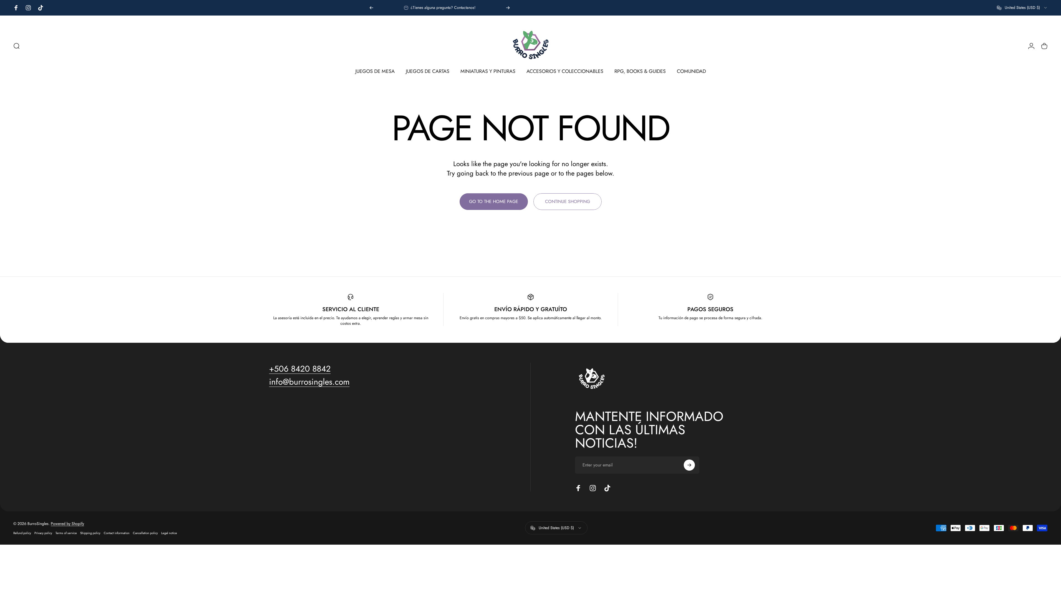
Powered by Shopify (67, 523)
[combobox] (1022, 8)
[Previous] (371, 8)
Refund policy (22, 533)
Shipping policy (90, 533)
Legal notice (169, 533)
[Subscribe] (689, 465)
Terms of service (66, 533)
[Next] (508, 8)
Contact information (117, 533)
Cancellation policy (145, 533)
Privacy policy (43, 533)
